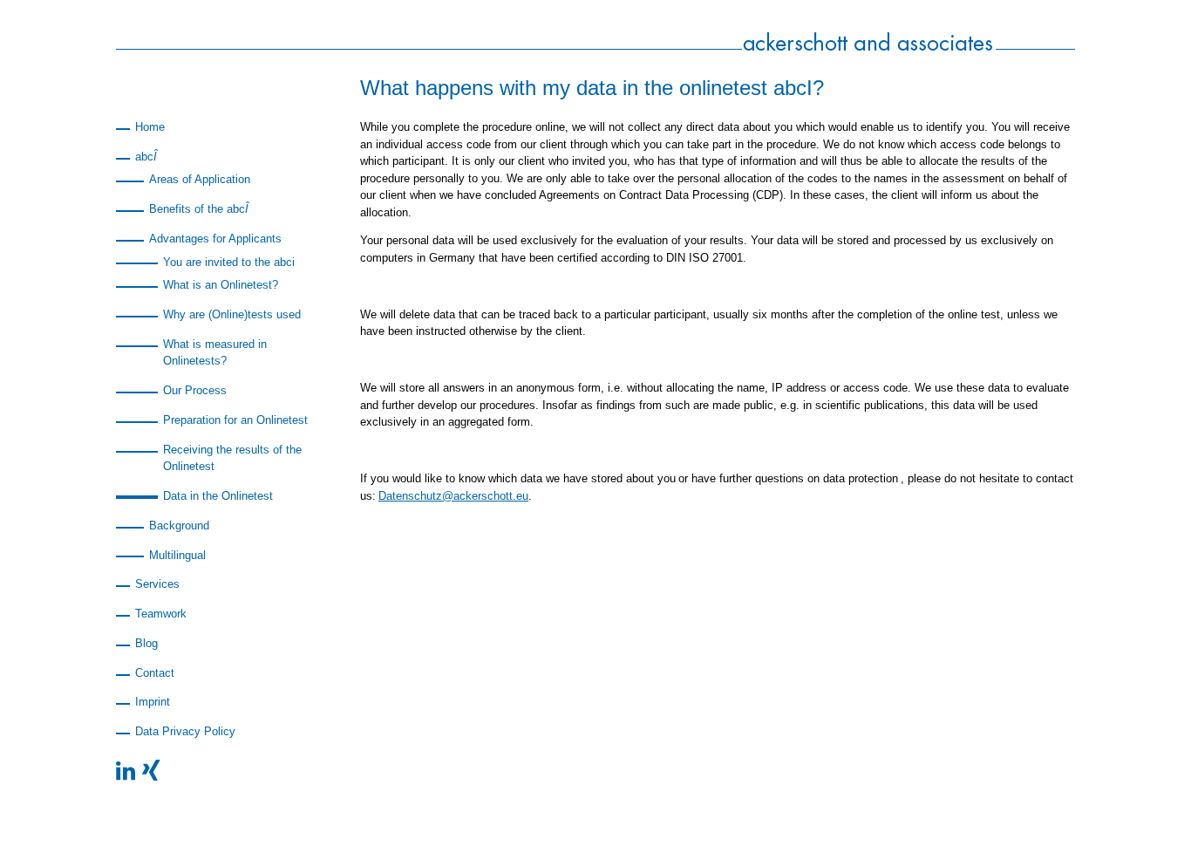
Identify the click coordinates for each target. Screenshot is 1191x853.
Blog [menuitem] (146, 643)
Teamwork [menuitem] (161, 613)
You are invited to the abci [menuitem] (229, 262)
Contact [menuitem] (154, 672)
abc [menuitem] (146, 156)
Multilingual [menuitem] (177, 555)
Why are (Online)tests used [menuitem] (232, 314)
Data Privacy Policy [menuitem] (185, 731)
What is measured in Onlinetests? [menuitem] (215, 353)
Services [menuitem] (157, 583)
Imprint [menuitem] (152, 701)
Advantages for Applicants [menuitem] (215, 238)
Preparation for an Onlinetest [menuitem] (235, 419)
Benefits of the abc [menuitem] (198, 208)
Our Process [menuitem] (195, 390)
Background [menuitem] (179, 525)
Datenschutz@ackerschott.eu (453, 495)
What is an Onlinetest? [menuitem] (220, 284)
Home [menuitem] (150, 126)
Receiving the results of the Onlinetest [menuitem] (232, 458)
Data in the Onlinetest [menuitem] (218, 495)
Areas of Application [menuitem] (199, 179)
